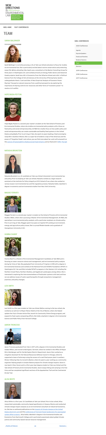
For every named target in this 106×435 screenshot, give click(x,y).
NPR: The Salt (62, 142)
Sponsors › (63, 426)
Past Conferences (21, 27)
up (35, 426)
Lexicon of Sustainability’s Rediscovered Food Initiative (26, 142)
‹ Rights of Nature (11, 426)
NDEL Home (7, 27)
